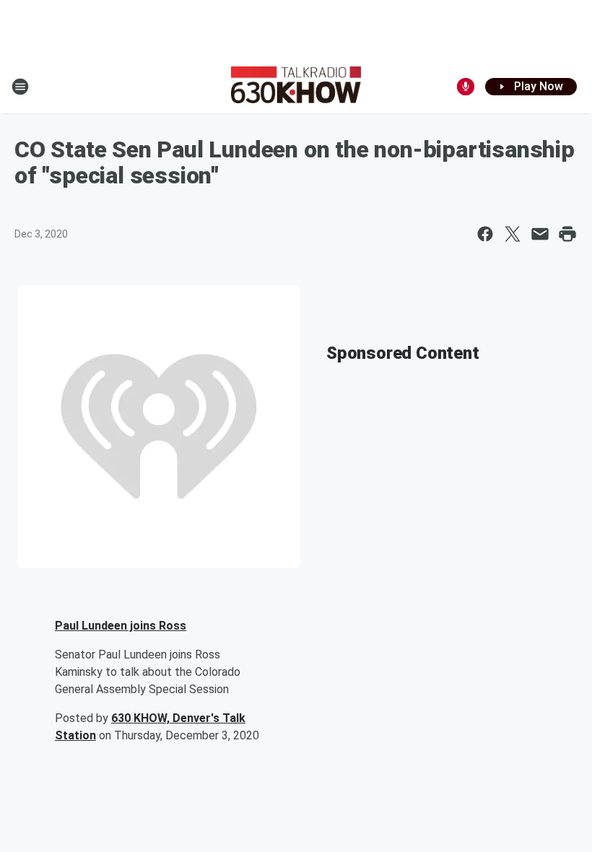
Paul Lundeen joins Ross (120, 626)
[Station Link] (296, 86)
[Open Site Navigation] (20, 86)
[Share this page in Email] (540, 234)
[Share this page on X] (512, 234)
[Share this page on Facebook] (485, 234)
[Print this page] (567, 234)
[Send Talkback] (465, 86)
